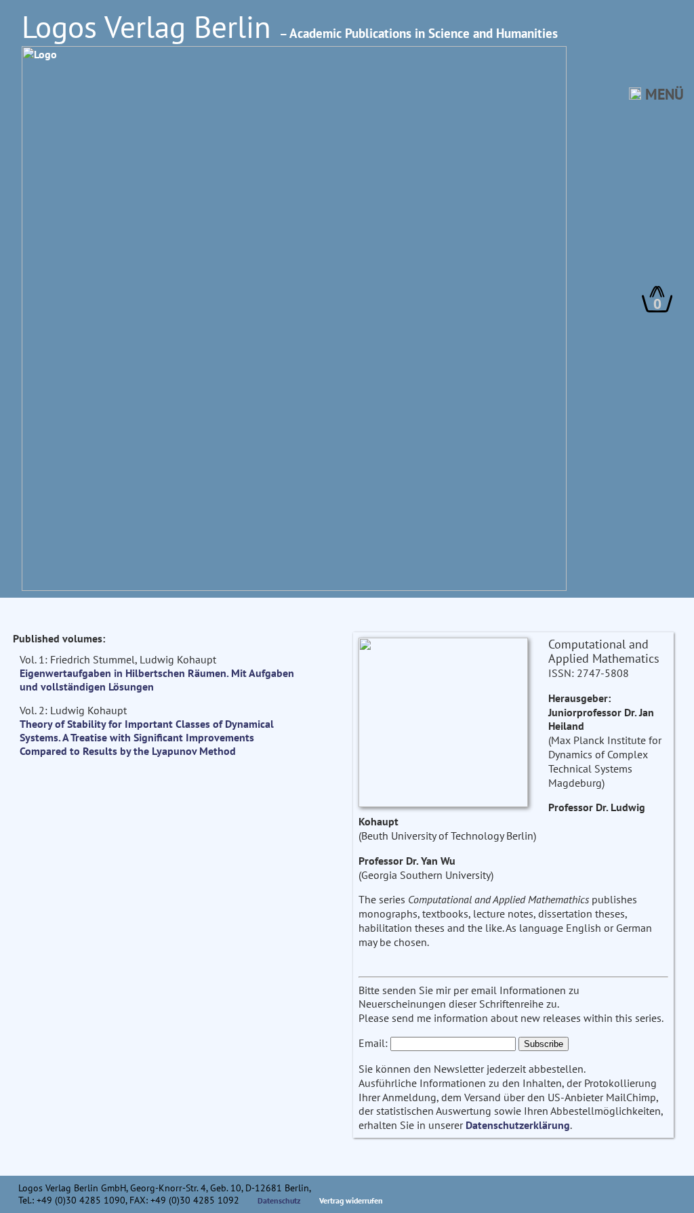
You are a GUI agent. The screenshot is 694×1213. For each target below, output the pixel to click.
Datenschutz (279, 1200)
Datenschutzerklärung (518, 1125)
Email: (373, 1043)
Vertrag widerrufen (351, 1200)
